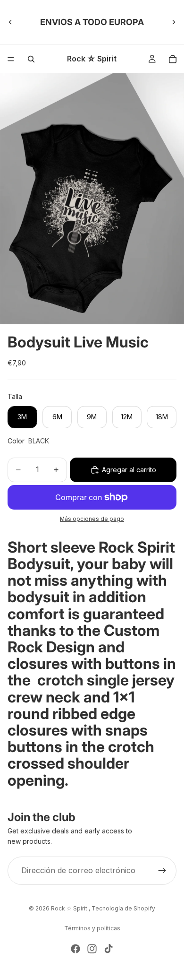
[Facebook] (75, 948)
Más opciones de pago (92, 519)
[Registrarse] (162, 870)
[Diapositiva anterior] (10, 22)
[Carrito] (172, 59)
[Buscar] (31, 59)
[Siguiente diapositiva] (173, 22)
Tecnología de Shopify (123, 908)
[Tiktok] (108, 948)
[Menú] (11, 59)
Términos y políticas (92, 928)
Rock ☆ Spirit (70, 908)
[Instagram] (92, 948)
